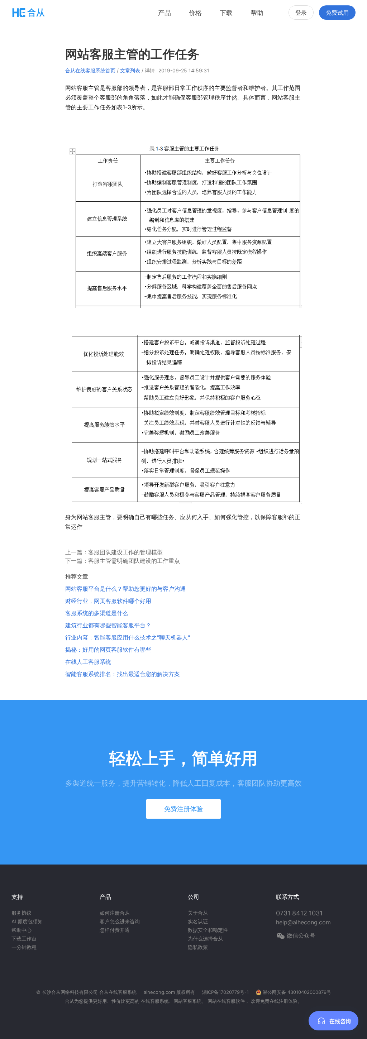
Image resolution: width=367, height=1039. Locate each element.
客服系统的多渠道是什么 (96, 613)
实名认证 (198, 921)
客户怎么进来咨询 (120, 921)
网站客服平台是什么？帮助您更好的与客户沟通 (125, 588)
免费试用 (337, 12)
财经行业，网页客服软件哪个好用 (108, 600)
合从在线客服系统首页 (90, 70)
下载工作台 (24, 938)
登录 (301, 12)
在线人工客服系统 (88, 661)
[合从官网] (28, 12)
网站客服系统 (187, 1001)
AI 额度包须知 (27, 921)
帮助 (257, 12)
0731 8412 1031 (299, 913)
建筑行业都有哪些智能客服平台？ (108, 625)
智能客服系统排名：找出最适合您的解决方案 (122, 673)
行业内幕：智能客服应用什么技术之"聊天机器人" (127, 637)
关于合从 (198, 913)
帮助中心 (21, 930)
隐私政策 (198, 947)
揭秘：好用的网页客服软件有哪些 (108, 649)
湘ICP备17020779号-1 (225, 992)
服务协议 (21, 913)
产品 (164, 12)
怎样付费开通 (115, 930)
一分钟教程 (24, 947)
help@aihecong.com (303, 922)
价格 (195, 12)
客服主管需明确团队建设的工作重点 (134, 560)
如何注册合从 (115, 913)
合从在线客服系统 (118, 992)
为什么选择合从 (205, 938)
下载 (226, 12)
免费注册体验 (183, 809)
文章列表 (130, 70)
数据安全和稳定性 (208, 930)
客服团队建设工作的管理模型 (125, 552)
